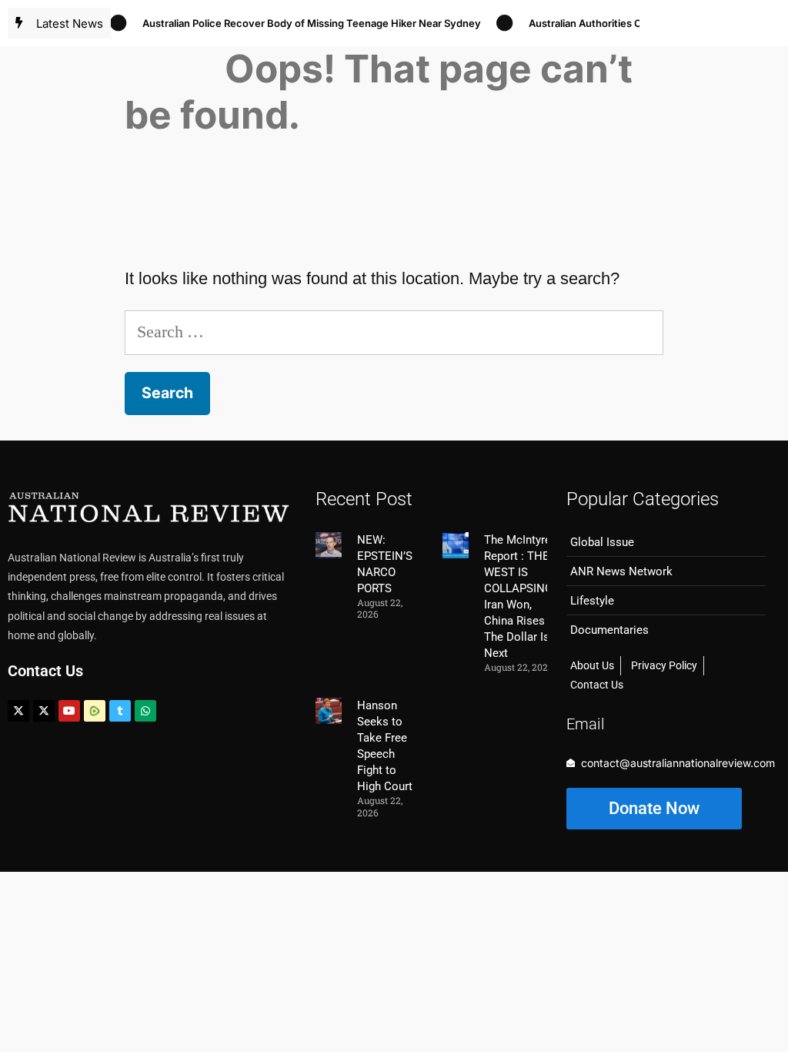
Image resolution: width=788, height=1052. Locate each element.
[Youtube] (69, 711)
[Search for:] (394, 331)
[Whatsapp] (145, 711)
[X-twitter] (18, 711)
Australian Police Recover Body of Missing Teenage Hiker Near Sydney (302, 23)
